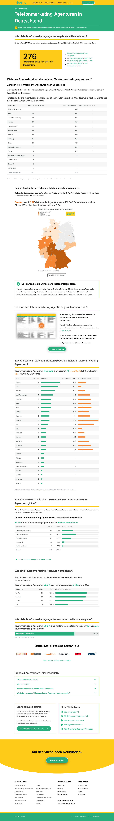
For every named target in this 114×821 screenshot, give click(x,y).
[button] (57, 559)
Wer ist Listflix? (23, 684)
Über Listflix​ (83, 782)
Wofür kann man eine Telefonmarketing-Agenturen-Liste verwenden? (43, 693)
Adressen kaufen (65, 331)
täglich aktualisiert (42, 28)
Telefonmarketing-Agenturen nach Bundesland (77, 54)
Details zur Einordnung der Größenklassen (34, 559)
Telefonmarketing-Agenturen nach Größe (79, 61)
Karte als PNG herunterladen (56, 275)
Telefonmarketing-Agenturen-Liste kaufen (33, 728)
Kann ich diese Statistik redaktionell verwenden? (35, 688)
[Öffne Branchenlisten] (42, 3)
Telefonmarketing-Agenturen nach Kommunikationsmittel (77, 64)
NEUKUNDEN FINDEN (64, 782)
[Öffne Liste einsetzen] (55, 3)
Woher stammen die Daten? (27, 679)
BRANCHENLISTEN (21, 782)
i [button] (92, 378)
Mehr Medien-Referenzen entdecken (57, 660)
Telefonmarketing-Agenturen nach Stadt (79, 58)
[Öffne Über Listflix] (71, 3)
